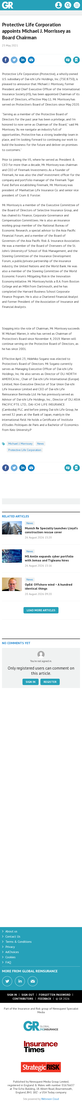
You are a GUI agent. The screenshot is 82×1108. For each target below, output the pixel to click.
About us (11, 931)
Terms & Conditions (18, 942)
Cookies (10, 957)
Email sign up (32, 981)
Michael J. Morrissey (20, 443)
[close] (79, 51)
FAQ (8, 962)
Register (50, 682)
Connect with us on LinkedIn (20, 981)
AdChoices (12, 952)
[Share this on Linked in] (22, 59)
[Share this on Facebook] (5, 59)
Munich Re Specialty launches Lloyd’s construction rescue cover (51, 530)
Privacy (10, 947)
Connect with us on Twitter (7, 981)
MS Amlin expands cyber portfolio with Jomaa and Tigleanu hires (49, 558)
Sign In (12, 995)
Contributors (23, 998)
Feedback (44, 998)
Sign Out (27, 995)
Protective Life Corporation (24, 450)
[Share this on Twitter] (14, 59)
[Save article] (76, 59)
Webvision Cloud (50, 1098)
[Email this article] (31, 59)
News (40, 443)
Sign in (29, 51)
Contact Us (12, 936)
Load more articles (41, 610)
